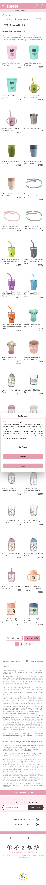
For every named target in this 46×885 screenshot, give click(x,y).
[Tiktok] (16, 847)
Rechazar (23, 456)
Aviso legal (25, 837)
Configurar (23, 447)
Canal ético (43, 837)
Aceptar (23, 466)
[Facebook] (9, 847)
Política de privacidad (4, 837)
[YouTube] (29, 847)
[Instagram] (36, 847)
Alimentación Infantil (7, 31)
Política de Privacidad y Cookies (14, 438)
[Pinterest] (23, 847)
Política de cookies (16, 837)
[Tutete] (13, 6)
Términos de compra (34, 837)
